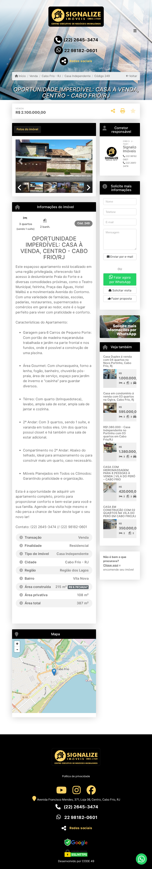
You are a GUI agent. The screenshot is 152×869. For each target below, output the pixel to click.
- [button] (17, 649)
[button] (21, 161)
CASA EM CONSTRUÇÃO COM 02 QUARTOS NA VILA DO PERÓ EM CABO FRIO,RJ (119, 511)
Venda (33, 76)
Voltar (132, 76)
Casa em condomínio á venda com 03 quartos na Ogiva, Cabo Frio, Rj (118, 396)
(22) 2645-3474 (81, 39)
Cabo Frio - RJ (51, 76)
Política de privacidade (76, 776)
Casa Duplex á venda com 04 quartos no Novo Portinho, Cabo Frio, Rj (117, 361)
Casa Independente (78, 76)
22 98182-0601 (81, 50)
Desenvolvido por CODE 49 (76, 861)
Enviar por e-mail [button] (121, 256)
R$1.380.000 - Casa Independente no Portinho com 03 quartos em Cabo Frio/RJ (116, 433)
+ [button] (17, 643)
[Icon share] (61, 790)
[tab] (27, 129)
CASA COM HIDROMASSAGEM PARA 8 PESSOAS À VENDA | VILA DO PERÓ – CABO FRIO (119, 473)
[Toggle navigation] (135, 31)
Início (22, 76)
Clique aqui (110, 565)
